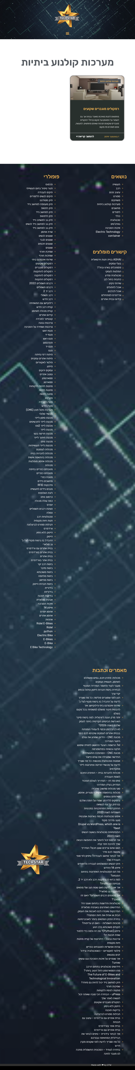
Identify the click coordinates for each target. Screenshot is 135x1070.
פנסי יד (49, 334)
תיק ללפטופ (46, 216)
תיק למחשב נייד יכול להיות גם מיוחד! (100, 982)
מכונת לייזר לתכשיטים (41, 421)
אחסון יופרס (46, 611)
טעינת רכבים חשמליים (41, 508)
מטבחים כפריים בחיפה (41, 469)
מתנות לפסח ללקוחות (41, 386)
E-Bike (49, 643)
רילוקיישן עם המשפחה (41, 303)
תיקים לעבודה (45, 192)
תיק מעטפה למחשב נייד (40, 204)
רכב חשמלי (47, 295)
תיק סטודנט (46, 200)
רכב (118, 188)
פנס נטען (48, 342)
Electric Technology (108, 231)
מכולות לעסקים (44, 449)
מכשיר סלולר (46, 413)
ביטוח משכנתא (45, 572)
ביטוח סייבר (47, 568)
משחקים (115, 200)
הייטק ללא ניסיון (44, 532)
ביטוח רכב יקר (45, 564)
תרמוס (49, 184)
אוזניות (49, 619)
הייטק (50, 536)
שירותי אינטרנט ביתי (42, 259)
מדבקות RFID (45, 485)
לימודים (116, 212)
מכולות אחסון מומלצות (40, 461)
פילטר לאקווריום (44, 362)
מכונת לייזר (47, 429)
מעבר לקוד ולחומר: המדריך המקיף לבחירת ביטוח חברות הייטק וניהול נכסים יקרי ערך (99, 689)
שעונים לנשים (46, 235)
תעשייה (116, 184)
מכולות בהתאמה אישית (40, 457)
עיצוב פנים (114, 192)
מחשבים (115, 208)
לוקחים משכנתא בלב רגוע (106, 927)
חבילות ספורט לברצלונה (40, 524)
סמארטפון (47, 378)
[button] (67, 33)
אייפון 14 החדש (112, 867)
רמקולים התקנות (44, 279)
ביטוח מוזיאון (46, 579)
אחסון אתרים (46, 615)
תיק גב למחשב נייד (43, 227)
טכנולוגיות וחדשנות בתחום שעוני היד (100, 903)
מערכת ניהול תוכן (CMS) (39, 409)
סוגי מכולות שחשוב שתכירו (106, 788)
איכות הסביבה (112, 227)
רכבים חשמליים (45, 287)
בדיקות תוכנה (45, 595)
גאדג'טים (115, 223)
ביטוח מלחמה (45, 576)
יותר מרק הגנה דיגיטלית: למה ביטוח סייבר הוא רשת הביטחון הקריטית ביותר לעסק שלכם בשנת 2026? (98, 721)
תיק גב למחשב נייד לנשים (39, 223)
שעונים (49, 247)
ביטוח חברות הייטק (43, 583)
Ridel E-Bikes (45, 623)
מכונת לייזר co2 (44, 425)
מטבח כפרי (47, 477)
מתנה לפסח (46, 394)
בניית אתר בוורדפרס (42, 560)
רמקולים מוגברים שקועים (101, 109)
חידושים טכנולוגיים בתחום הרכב (103, 966)
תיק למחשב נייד (44, 212)
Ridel (50, 627)
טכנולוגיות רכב (45, 516)
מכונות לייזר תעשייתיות (40, 445)
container (114, 235)
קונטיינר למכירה (44, 318)
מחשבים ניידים (45, 481)
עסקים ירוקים (46, 370)
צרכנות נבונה (46, 322)
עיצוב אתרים (46, 374)
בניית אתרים (46, 556)
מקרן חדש (47, 405)
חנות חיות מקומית (43, 520)
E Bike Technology (41, 647)
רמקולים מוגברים (44, 267)
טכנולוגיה (115, 220)
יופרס (50, 504)
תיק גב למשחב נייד (43, 220)
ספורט (116, 196)
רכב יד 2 (48, 291)
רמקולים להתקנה (43, 275)
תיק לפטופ (47, 208)
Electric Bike (45, 635)
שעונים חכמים (45, 243)
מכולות (49, 465)
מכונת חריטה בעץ (43, 433)
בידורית (49, 587)
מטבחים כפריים (44, 473)
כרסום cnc (47, 496)
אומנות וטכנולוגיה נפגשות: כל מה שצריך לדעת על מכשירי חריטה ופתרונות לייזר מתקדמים (99, 764)
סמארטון (48, 382)
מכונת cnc (47, 441)
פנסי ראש (48, 330)
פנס (50, 350)
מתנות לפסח (46, 390)
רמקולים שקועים (44, 263)
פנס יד (49, 346)
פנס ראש (48, 338)
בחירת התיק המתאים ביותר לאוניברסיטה (99, 919)
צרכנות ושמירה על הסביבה (38, 326)
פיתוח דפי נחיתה (44, 354)
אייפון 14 (48, 607)
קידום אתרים (46, 314)
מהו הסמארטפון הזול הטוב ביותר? (102, 970)
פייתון (50, 366)
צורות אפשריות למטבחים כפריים (103, 946)
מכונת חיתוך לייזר (43, 437)
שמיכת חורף (46, 251)
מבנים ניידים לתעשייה (41, 488)
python (48, 631)
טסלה (49, 512)
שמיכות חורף (46, 255)
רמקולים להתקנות (43, 271)
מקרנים (49, 398)
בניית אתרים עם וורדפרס (40, 548)
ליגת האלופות (45, 492)
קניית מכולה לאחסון (42, 310)
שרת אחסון (47, 231)
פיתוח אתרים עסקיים (42, 358)
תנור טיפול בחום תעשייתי (39, 188)
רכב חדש (48, 299)
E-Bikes (48, 639)
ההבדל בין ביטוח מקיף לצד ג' (37, 540)
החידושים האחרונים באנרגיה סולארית (100, 907)
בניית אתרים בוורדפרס (41, 552)
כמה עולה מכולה (44, 500)
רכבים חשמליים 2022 (41, 283)
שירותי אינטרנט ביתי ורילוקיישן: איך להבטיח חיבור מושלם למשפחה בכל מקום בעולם (98, 709)
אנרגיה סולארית (44, 599)
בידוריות (48, 591)
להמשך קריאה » (85, 136)
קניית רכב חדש (45, 307)
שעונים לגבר (46, 239)
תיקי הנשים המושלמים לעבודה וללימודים (99, 863)
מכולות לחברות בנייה (41, 453)
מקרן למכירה (46, 401)
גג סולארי (48, 544)
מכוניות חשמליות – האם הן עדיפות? (101, 923)
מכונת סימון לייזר (44, 417)
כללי (118, 216)
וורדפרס (48, 528)
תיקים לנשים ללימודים (41, 196)
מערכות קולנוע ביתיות (108, 204)
